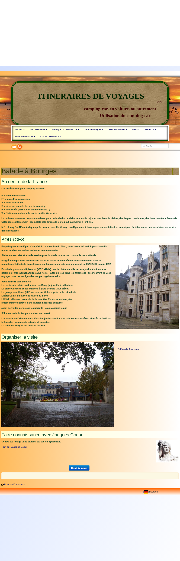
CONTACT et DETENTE (51, 137)
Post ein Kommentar (14, 484)
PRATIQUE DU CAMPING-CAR (65, 130)
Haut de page (79, 468)
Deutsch (153, 491)
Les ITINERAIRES (38, 130)
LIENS (136, 130)
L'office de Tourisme (128, 349)
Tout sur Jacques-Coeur (14, 447)
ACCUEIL (20, 130)
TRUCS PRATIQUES (94, 130)
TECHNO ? (150, 130)
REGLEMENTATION (118, 130)
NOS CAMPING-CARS (25, 137)
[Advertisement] (88, 24)
